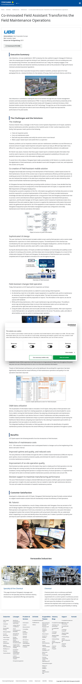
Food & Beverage (5, 634)
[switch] (32, 346)
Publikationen (15, 9)
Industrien (6, 617)
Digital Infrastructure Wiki (45, 672)
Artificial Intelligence (45, 649)
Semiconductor (6, 653)
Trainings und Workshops (55, 625)
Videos (34, 624)
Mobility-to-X (6, 649)
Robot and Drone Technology (45, 654)
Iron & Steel (6, 639)
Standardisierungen (47, 663)
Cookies (31, 681)
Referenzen (24, 9)
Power (4, 626)
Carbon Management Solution (16, 657)
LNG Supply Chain (6, 621)
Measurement (26, 627)
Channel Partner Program (54, 647)
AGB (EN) (44, 681)
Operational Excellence (16, 634)
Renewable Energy (6, 629)
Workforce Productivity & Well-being (16, 622)
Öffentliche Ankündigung (26, 642)
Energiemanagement (18, 661)
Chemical (48, 588)
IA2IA (43, 639)
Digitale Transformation (46, 646)
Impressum (37, 681)
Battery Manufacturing (6, 646)
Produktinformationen (37, 620)
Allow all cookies (64, 357)
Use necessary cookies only (41, 357)
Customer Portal (54, 632)
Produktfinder (55, 628)
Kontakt (74, 617)
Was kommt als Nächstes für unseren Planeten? (46, 625)
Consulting (25, 629)
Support (64, 617)
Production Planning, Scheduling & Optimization (16, 651)
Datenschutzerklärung (21, 681)
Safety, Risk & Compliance (16, 626)
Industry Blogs (55, 639)
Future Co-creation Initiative (44, 667)
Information (26, 622)
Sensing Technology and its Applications (45, 659)
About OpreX (45, 634)
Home (2, 9)
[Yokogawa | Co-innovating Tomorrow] (8, 3)
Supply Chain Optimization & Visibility (16, 646)
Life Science (26, 639)
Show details (69, 352)
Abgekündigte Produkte (26, 646)
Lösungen (16, 617)
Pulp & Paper (6, 637)
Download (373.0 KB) (13, 46)
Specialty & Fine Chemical (13, 588)
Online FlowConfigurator (56, 641)
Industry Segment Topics (44, 630)
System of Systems (44, 636)
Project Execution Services (25, 633)
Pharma (5, 651)
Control (24, 625)
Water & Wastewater (6, 642)
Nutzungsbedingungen (8, 681)
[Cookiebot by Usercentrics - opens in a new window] (69, 325)
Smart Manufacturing (45, 642)
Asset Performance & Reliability (16, 630)
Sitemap (51, 681)
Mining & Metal (6, 632)
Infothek (8, 9)
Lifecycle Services (25, 637)
